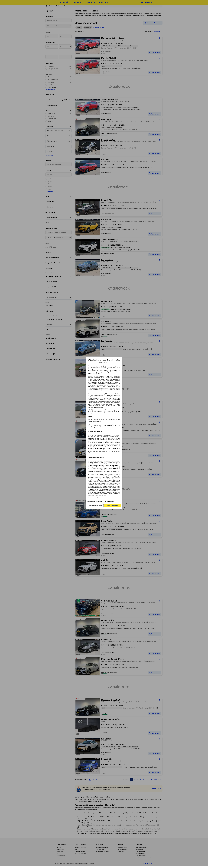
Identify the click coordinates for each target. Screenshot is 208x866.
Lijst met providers (109, 501)
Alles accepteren (112, 505)
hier (107, 391)
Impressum (99, 501)
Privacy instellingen (95, 505)
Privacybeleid (91, 501)
